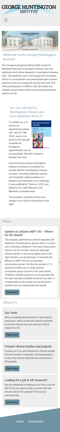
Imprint (20, 421)
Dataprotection (36, 421)
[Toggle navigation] (6, 20)
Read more (12, 292)
